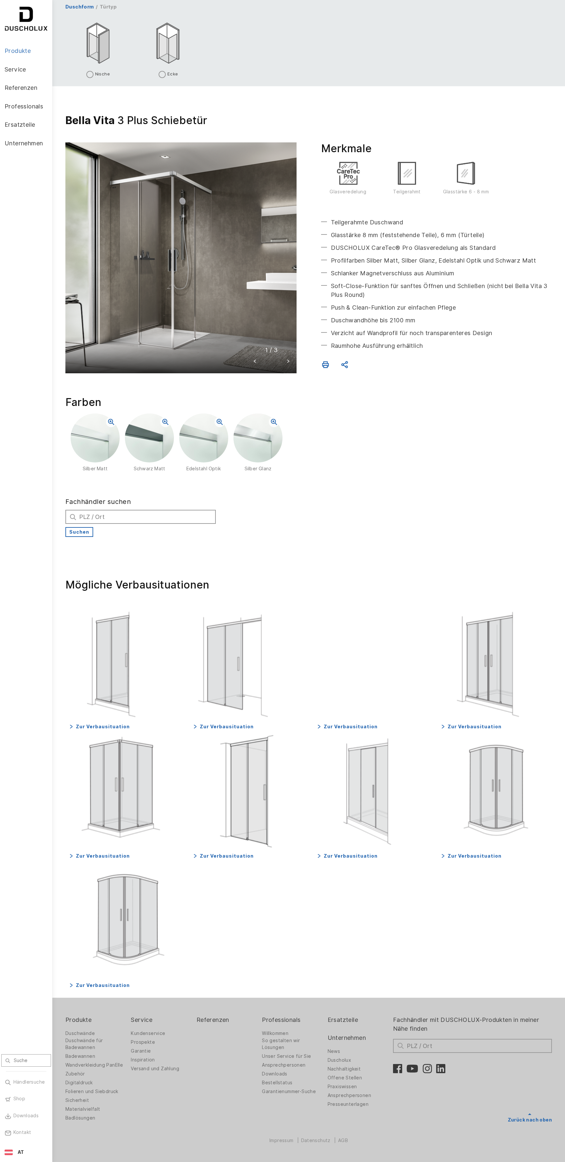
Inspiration (143, 1059)
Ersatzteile (343, 1019)
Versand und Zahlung (155, 1068)
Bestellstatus (277, 1082)
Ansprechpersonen (283, 1065)
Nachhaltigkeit (344, 1069)
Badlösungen (80, 1118)
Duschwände (80, 1033)
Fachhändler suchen (98, 502)
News (334, 1051)
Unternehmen (347, 1037)
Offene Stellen (345, 1077)
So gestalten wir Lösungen (281, 1044)
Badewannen (80, 1056)
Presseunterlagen (348, 1104)
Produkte (78, 1019)
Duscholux (339, 1060)
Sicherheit (77, 1100)
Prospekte (143, 1042)
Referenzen (213, 1019)
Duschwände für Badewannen (84, 1044)
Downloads (274, 1073)
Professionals (281, 1019)
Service (141, 1019)
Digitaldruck (79, 1082)
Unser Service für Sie (286, 1056)
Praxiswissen (342, 1086)
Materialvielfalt (82, 1109)
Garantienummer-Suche (289, 1091)
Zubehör (75, 1073)
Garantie (141, 1051)
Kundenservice (148, 1033)
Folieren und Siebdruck (91, 1091)
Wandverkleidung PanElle (94, 1065)
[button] (255, 362)
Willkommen (275, 1033)
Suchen (79, 532)
